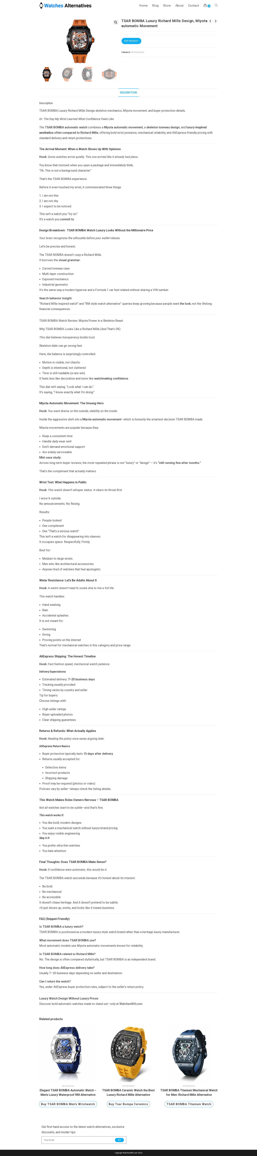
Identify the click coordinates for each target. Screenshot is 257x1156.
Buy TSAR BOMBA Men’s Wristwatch (68, 1104)
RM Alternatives (137, 52)
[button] (115, 22)
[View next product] (216, 21)
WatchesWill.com (130, 1004)
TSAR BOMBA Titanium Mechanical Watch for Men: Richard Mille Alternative (189, 1092)
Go (119, 1140)
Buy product (131, 41)
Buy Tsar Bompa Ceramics (128, 1104)
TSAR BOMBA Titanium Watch (189, 1104)
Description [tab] (128, 92)
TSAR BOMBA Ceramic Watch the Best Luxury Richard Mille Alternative (128, 1092)
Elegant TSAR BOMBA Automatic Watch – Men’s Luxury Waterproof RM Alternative (68, 1092)
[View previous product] (210, 21)
